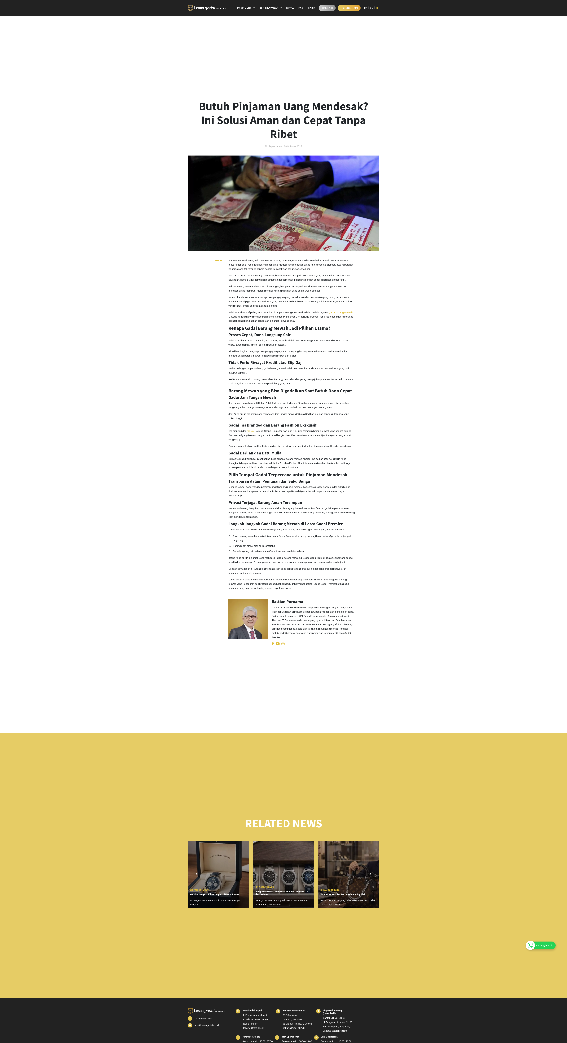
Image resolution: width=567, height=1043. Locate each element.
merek (250, 430)
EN (371, 7)
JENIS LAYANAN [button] (268, 7)
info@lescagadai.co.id (207, 1025)
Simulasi (327, 7)
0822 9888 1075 (203, 1018)
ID (377, 7)
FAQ (300, 7)
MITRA (290, 7)
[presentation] (196, 874)
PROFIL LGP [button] (244, 7)
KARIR (311, 7)
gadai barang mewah (341, 312)
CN (366, 7)
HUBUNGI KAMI (349, 7)
